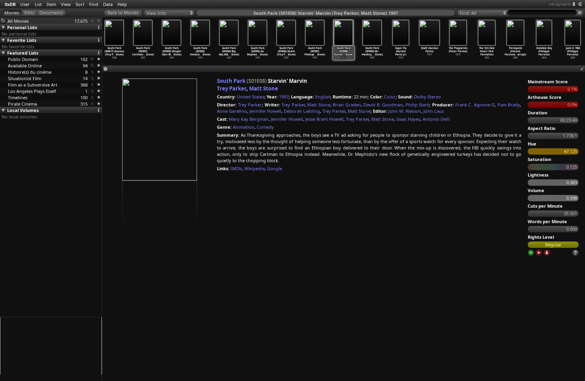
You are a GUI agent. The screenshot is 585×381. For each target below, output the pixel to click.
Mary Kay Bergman (249, 119)
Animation (243, 127)
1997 (284, 97)
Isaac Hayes (408, 119)
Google (274, 168)
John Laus (433, 111)
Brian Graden (347, 105)
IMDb (236, 168)
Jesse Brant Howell (324, 119)
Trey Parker (231, 88)
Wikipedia (254, 168)
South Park (231, 80)
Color (390, 97)
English (322, 97)
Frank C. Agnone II (475, 105)
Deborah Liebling (302, 111)
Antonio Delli (436, 119)
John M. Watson (404, 111)
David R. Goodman (383, 105)
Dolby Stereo (427, 97)
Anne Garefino (232, 111)
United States (250, 97)
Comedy (265, 127)
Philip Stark (418, 105)
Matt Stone (263, 88)
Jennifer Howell (265, 111)
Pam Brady (509, 105)
